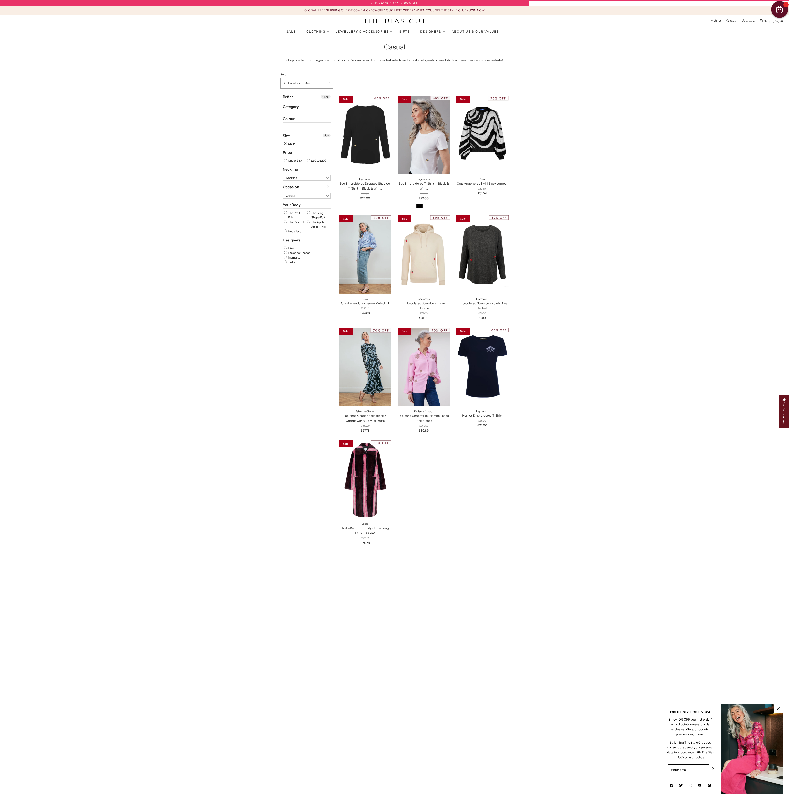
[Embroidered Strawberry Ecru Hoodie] (424, 254)
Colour (289, 119)
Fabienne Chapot (298, 253)
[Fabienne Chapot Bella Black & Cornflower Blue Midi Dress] (365, 367)
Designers (291, 240)
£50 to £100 (318, 160)
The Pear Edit (296, 222)
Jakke (291, 262)
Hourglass (294, 231)
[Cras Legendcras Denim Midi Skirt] (365, 254)
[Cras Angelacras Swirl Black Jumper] (482, 135)
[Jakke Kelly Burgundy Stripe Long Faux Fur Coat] (365, 479)
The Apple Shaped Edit (318, 224)
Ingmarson (294, 257)
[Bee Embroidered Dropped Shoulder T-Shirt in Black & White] (365, 135)
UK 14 (291, 144)
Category (291, 107)
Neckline (290, 169)
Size (286, 136)
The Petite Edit (294, 215)
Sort (283, 74)
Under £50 (294, 160)
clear (327, 135)
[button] (306, 83)
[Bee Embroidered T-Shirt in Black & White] (424, 135)
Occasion (291, 187)
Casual (290, 196)
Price (287, 152)
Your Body (292, 205)
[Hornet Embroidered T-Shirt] (482, 367)
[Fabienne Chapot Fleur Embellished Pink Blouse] (424, 367)
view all (326, 96)
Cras (290, 248)
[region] (394, 3)
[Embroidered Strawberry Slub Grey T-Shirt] (482, 254)
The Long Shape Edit (317, 215)
